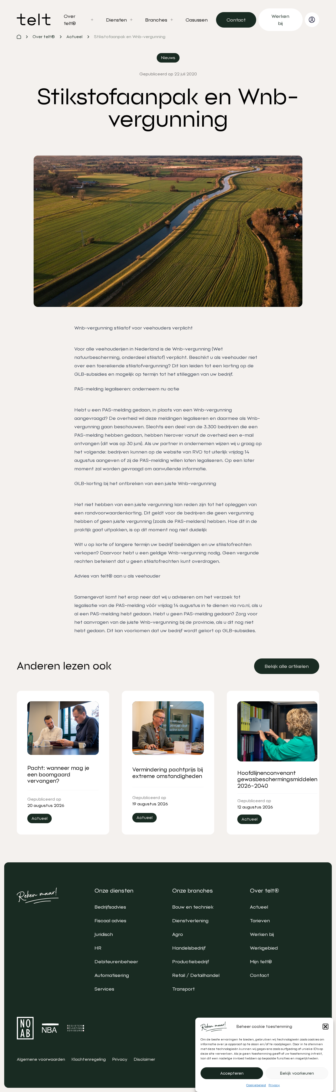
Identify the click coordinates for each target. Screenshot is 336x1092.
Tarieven (260, 920)
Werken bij (262, 934)
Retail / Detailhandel (195, 975)
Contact (259, 975)
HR (97, 948)
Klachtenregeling (88, 1059)
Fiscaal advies (110, 920)
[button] (325, 1026)
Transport (183, 989)
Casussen (197, 20)
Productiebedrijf (190, 961)
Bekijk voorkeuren (297, 1073)
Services (104, 989)
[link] (236, 20)
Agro (177, 934)
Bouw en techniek (192, 907)
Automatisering (111, 975)
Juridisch (103, 934)
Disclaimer (144, 1059)
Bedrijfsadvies (110, 907)
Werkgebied (264, 948)
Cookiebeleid (256, 1085)
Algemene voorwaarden (41, 1059)
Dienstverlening (190, 920)
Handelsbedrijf (189, 948)
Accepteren (232, 1073)
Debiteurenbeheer (116, 961)
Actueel (259, 907)
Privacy (274, 1085)
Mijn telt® (261, 961)
